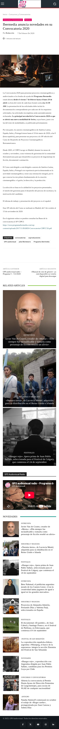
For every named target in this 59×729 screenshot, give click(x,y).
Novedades (26, 658)
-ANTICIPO (25, 696)
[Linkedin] (53, 724)
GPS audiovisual (10, 242)
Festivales (29, 453)
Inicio (5, 14)
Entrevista (29, 335)
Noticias (28, 20)
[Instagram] (46, 724)
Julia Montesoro (25, 242)
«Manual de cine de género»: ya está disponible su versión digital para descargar (43, 274)
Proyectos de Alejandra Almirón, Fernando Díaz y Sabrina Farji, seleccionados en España (35, 607)
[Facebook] (23, 724)
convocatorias (20, 238)
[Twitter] (30, 724)
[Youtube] (38, 724)
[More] (37, 48)
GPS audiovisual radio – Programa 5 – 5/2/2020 (12, 273)
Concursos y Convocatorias (20, 14)
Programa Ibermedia (41, 242)
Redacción (10, 33)
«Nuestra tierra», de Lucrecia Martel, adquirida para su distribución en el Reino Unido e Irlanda (29, 402)
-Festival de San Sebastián (32, 639)
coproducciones (34, 238)
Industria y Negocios (29, 397)
